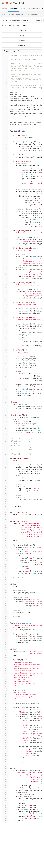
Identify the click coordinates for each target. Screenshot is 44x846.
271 (6, 640)
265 (6, 627)
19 (6, 94)
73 (6, 211)
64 (6, 192)
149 (6, 376)
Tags (27, 14)
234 (6, 560)
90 (6, 248)
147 (6, 372)
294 (6, 690)
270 (6, 638)
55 (6, 172)
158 (6, 395)
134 (6, 343)
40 (6, 140)
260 (6, 616)
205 (6, 497)
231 (6, 554)
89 (6, 246)
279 (6, 658)
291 (6, 684)
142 (6, 361)
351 (6, 814)
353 (6, 818)
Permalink (22, 46)
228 (6, 547)
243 (6, 580)
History (22, 41)
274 (6, 647)
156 (6, 391)
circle (10, 25)
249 (6, 593)
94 (6, 257)
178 (6, 439)
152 (6, 382)
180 (6, 443)
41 (6, 142)
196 (6, 478)
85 (6, 237)
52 (6, 166)
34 (6, 127)
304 (6, 712)
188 (6, 460)
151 (6, 380)
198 (6, 482)
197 (6, 480)
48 (6, 157)
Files (3, 14)
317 (6, 740)
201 (6, 489)
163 (6, 406)
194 (6, 473)
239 (6, 571)
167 (6, 415)
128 (6, 330)
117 (6, 306)
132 (6, 339)
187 (6, 458)
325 (6, 757)
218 (6, 525)
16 (6, 88)
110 (6, 291)
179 (6, 441)
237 (6, 567)
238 (6, 569)
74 (6, 213)
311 (6, 727)
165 (6, 411)
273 (6, 645)
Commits (11, 14)
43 (6, 146)
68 (6, 200)
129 (6, 332)
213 (6, 515)
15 (6, 85)
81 (6, 228)
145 (6, 367)
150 (6, 378)
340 (6, 790)
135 (6, 346)
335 (6, 779)
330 (6, 768)
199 (6, 484)
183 (6, 450)
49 (6, 159)
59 (6, 181)
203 (6, 493)
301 (6, 705)
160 (6, 400)
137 (6, 350)
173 (6, 428)
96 (6, 261)
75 (6, 215)
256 (6, 608)
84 (6, 235)
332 (6, 773)
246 (6, 586)
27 (6, 111)
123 (6, 319)
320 (6, 747)
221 (6, 532)
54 (6, 170)
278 (6, 655)
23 (6, 103)
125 (6, 324)
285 (6, 671)
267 (6, 632)
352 (6, 816)
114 (6, 300)
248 (6, 590)
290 (6, 682)
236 (6, 564)
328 (6, 764)
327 (6, 762)
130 (6, 335)
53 (6, 168)
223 (6, 536)
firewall (17, 25)
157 (6, 393)
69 (6, 202)
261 (6, 619)
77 (6, 220)
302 (6, 708)
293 (6, 688)
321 (6, 749)
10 (6, 75)
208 (6, 504)
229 (6, 549)
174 (6, 430)
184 (6, 452)
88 (6, 244)
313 (6, 731)
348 (6, 807)
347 (6, 805)
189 (6, 463)
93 (6, 254)
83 (6, 233)
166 (6, 413)
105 (6, 280)
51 (6, 163)
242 (6, 577)
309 (6, 723)
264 (6, 625)
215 (6, 519)
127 (6, 328)
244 (6, 582)
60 (6, 183)
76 (6, 218)
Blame (22, 36)
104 (6, 278)
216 (6, 521)
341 (6, 792)
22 (6, 101)
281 (6, 662)
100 (6, 270)
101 (6, 272)
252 (6, 599)
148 (6, 374)
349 (6, 809)
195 (6, 476)
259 (6, 614)
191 (6, 467)
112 (6, 296)
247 (6, 588)
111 (6, 293)
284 (6, 668)
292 (6, 686)
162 (6, 404)
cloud (21, 3)
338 (6, 786)
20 (6, 96)
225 (6, 541)
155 (6, 389)
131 (6, 337)
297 (6, 697)
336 (6, 781)
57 (6, 176)
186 (6, 456)
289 (6, 679)
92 (6, 252)
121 (6, 315)
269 (6, 636)
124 (6, 322)
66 (6, 196)
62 (6, 187)
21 (6, 98)
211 (6, 510)
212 (6, 512)
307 (6, 718)
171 (6, 424)
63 (6, 189)
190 (6, 465)
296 (6, 695)
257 (6, 610)
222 (6, 534)
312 (6, 729)
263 (6, 623)
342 (6, 794)
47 (6, 155)
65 (6, 194)
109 (6, 289)
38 (6, 135)
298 (6, 699)
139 (6, 354)
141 (6, 359)
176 (6, 434)
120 (6, 313)
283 (6, 666)
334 (6, 777)
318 (6, 742)
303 (6, 710)
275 (6, 649)
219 (6, 528)
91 (6, 250)
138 (6, 352)
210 (6, 508)
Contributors (35, 14)
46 (6, 153)
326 (6, 760)
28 (6, 114)
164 (6, 408)
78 (6, 222)
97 (6, 263)
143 (6, 363)
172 (6, 426)
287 (6, 675)
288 (6, 677)
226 (6, 543)
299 (6, 701)
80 (6, 226)
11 (6, 77)
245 (6, 584)
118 (6, 309)
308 (6, 721)
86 (6, 239)
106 (6, 283)
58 (6, 179)
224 (6, 538)
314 (6, 734)
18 (6, 92)
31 (6, 120)
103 (6, 276)
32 (6, 122)
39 (6, 137)
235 (6, 562)
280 (6, 660)
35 (6, 129)
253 (6, 601)
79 (6, 224)
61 (6, 185)
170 (6, 421)
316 (6, 738)
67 (6, 198)
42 (6, 144)
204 (6, 495)
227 (6, 545)
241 (6, 575)
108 (6, 287)
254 (6, 603)
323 (6, 753)
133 (6, 341)
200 (6, 486)
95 (6, 259)
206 (6, 499)
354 (6, 820)
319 (6, 744)
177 (6, 437)
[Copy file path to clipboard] (18, 51)
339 (6, 788)
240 (6, 573)
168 (6, 417)
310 (6, 725)
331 (6, 770)
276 (6, 651)
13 (6, 81)
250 (6, 595)
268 (6, 634)
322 (6, 751)
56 (6, 174)
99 (6, 267)
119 (6, 311)
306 (6, 716)
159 (6, 398)
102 (6, 274)
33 (6, 124)
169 (6, 419)
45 (6, 150)
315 (6, 736)
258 (6, 612)
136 (6, 348)
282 (6, 664)
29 (6, 116)
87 (6, 241)
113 (6, 298)
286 (6, 673)
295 (6, 692)
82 (6, 231)
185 (6, 454)
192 (6, 469)
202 (6, 491)
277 (6, 653)
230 (6, 551)
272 (6, 642)
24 (6, 105)
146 (6, 369)
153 (6, 385)
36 (6, 131)
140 (6, 356)
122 (6, 317)
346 (6, 803)
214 (6, 517)
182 (6, 447)
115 (6, 302)
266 (6, 629)
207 (6, 502)
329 (6, 766)
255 (6, 606)
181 (6, 445)
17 (6, 90)
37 (6, 133)
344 (6, 799)
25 (6, 107)
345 (6, 801)
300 (6, 703)
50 (6, 161)
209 (6, 506)
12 (6, 79)
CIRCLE (13, 3)
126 (6, 326)
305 (6, 714)
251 (6, 597)
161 (6, 402)
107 (6, 285)
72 (6, 209)
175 (6, 432)
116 (6, 304)
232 (6, 556)
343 (6, 796)
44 (6, 148)
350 (6, 812)
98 (6, 265)
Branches (19, 14)
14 (6, 83)
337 (6, 783)
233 (6, 558)
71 (6, 207)
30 (6, 118)
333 (6, 775)
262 (6, 621)
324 (6, 755)
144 (6, 365)
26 (6, 109)
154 (6, 387)
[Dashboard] (7, 3)
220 (6, 530)
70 (6, 205)
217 (6, 523)
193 (6, 471)
